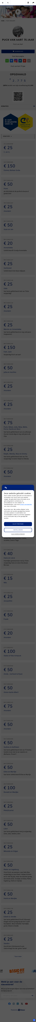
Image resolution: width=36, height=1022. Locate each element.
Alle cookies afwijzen (18, 534)
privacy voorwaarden (26, 504)
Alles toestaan (18, 524)
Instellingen (18, 530)
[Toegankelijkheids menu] (34, 1020)
